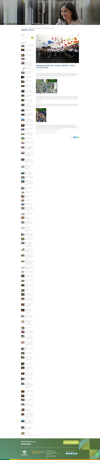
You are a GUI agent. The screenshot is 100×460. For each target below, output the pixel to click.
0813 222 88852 (72, 442)
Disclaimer (48, 457)
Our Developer (48, 2)
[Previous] (37, 48)
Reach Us (76, 2)
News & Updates (70, 2)
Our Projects (55, 2)
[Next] (78, 48)
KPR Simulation (62, 2)
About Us (42, 2)
